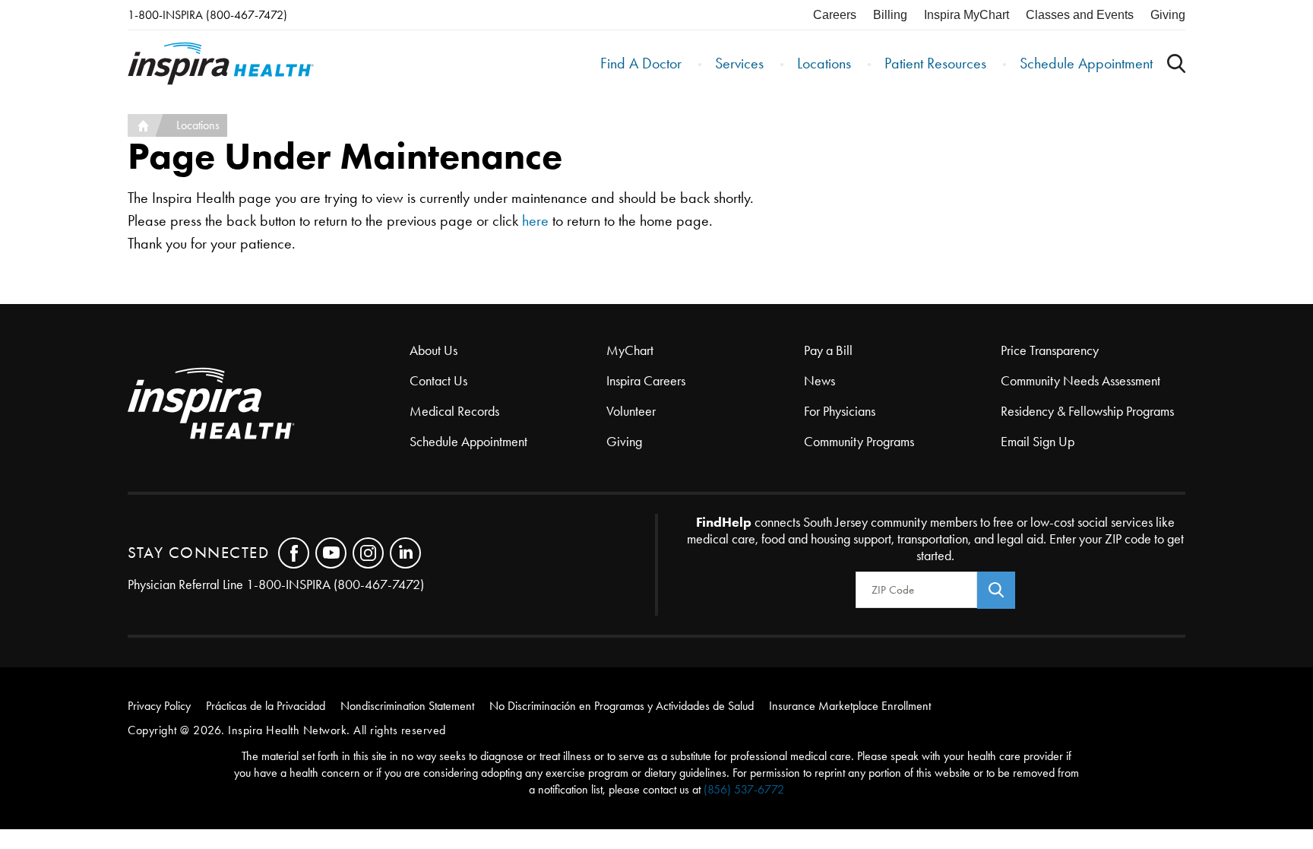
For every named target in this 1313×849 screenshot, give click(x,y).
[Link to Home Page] (269, 404)
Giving (1167, 14)
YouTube (330, 553)
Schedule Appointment (1086, 63)
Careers (834, 14)
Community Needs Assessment (1080, 381)
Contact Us (438, 381)
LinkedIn (405, 553)
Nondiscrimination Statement (407, 706)
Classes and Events (1080, 14)
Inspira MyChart (966, 14)
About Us (433, 350)
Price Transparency (1050, 350)
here (535, 220)
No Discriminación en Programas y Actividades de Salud (621, 706)
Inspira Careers (645, 381)
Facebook (293, 553)
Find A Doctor (641, 63)
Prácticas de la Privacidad (265, 706)
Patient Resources (935, 63)
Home (141, 125)
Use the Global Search (1176, 63)
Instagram (368, 553)
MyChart (629, 350)
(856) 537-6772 (744, 789)
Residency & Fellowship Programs (1087, 411)
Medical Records (454, 411)
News (819, 381)
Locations (824, 63)
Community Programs (859, 441)
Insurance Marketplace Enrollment (850, 706)
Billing (890, 14)
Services (739, 63)
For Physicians (839, 411)
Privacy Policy (159, 706)
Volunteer (631, 411)
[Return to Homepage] (221, 63)
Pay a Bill (828, 350)
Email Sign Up (1037, 441)
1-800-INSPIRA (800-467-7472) (207, 15)
